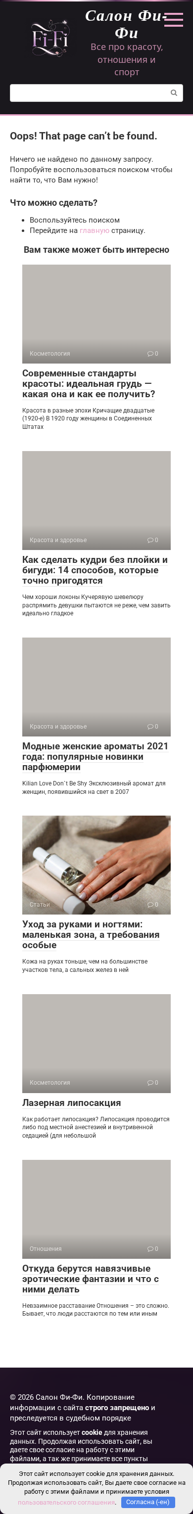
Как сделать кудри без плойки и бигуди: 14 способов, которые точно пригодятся (95, 570)
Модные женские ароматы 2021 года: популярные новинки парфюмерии (95, 756)
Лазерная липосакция (71, 1102)
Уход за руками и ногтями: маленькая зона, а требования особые (91, 934)
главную (94, 230)
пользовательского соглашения (66, 1502)
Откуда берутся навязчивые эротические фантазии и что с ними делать (90, 1279)
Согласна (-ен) (148, 1502)
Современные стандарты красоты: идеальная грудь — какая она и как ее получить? (88, 383)
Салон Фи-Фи (126, 23)
